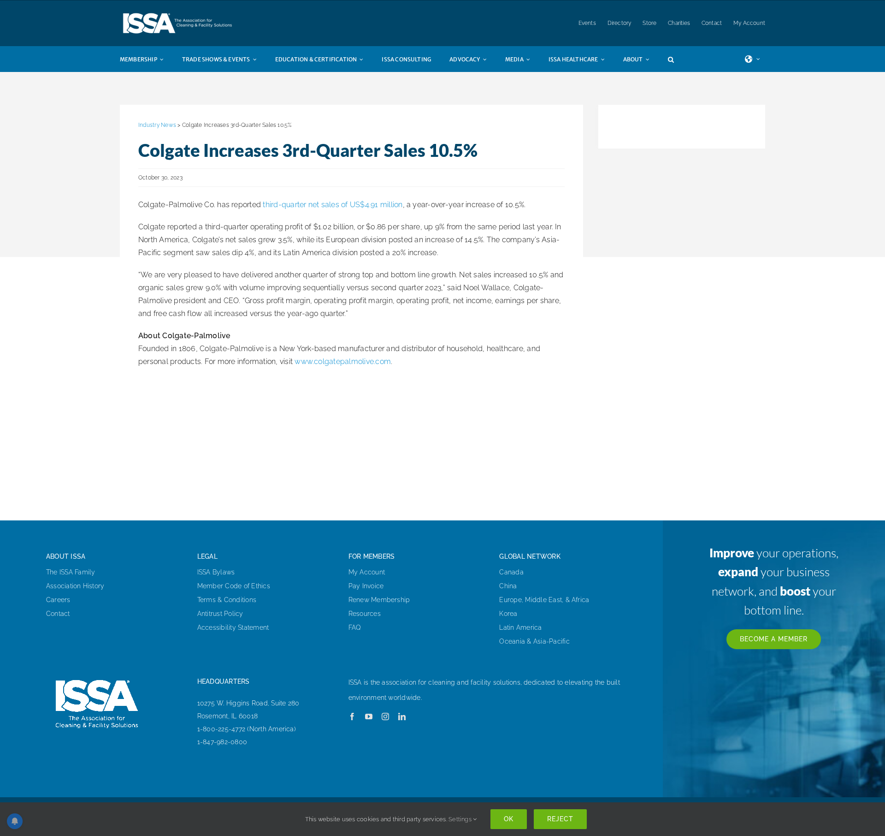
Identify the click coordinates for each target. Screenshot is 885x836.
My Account (366, 572)
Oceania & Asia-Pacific (534, 641)
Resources (364, 613)
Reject (560, 819)
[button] (680, 59)
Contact (58, 613)
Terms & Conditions (226, 599)
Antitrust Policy (220, 613)
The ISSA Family (70, 572)
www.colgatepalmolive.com (343, 361)
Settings (460, 819)
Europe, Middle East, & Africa (544, 599)
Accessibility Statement (233, 627)
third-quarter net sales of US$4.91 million (332, 204)
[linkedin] (402, 716)
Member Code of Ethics (233, 586)
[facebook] (352, 716)
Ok (508, 819)
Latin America (520, 627)
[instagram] (385, 716)
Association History (75, 586)
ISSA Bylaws (216, 572)
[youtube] (368, 716)
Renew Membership (379, 599)
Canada (511, 572)
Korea (508, 613)
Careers (58, 599)
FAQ (354, 627)
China (508, 586)
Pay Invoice (366, 586)
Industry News (157, 125)
